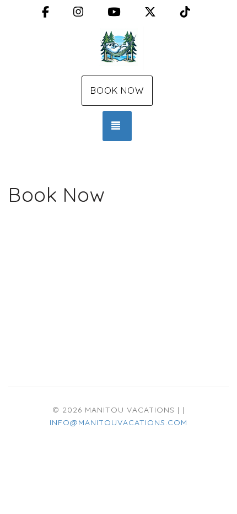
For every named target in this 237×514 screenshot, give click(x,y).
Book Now (117, 90)
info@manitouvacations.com (118, 422)
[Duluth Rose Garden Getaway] (118, 48)
